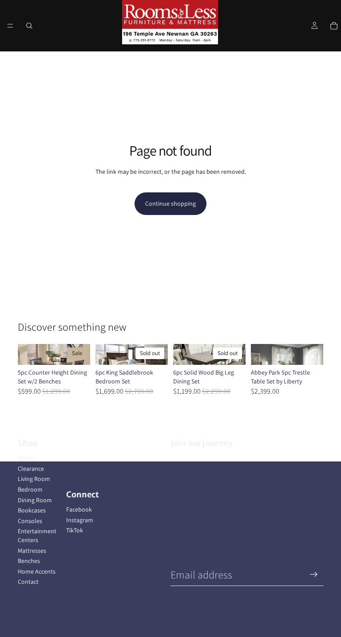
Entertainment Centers (37, 535)
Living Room (34, 479)
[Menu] (10, 26)
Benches (29, 561)
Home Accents (37, 571)
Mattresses (32, 551)
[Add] (76, 351)
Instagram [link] (79, 520)
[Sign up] (314, 574)
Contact (28, 582)
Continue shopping (170, 203)
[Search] (29, 25)
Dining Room (35, 500)
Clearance (31, 469)
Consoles (30, 521)
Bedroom (30, 489)
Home (26, 458)
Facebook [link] (79, 509)
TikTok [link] (74, 530)
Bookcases (32, 510)
